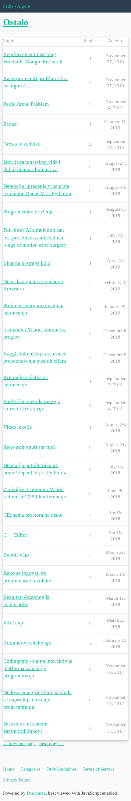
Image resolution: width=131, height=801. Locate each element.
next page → (51, 743)
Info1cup (13, 623)
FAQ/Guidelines (61, 769)
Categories (30, 769)
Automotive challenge (27, 643)
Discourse (36, 793)
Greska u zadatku (22, 144)
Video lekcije (17, 427)
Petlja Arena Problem (26, 104)
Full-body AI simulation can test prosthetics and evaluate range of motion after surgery (35, 237)
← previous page (19, 743)
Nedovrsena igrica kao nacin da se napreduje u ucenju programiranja (37, 700)
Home (9, 769)
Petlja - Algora (16, 6)
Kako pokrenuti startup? (29, 447)
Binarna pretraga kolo (27, 263)
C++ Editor (15, 535)
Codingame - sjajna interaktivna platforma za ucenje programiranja (38, 668)
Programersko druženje (28, 212)
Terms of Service (99, 769)
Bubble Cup (16, 555)
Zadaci (10, 124)
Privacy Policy (16, 780)
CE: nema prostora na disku (33, 515)
